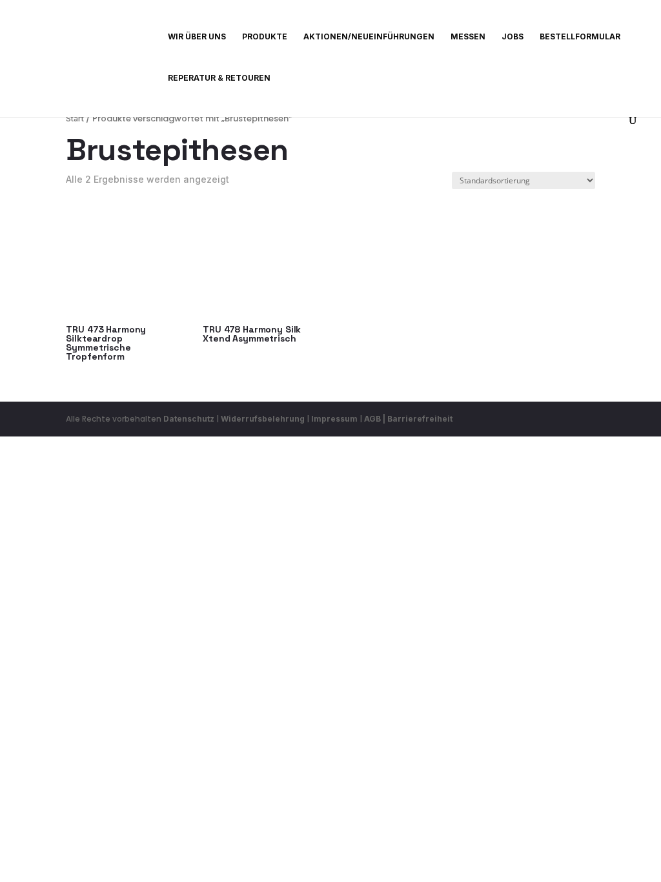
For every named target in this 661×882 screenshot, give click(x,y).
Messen (468, 36)
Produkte (264, 36)
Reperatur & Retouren (219, 78)
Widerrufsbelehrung (264, 419)
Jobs (513, 36)
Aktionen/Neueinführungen (368, 36)
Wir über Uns (197, 36)
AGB (372, 419)
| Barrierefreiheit (418, 419)
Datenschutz (188, 419)
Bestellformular (580, 36)
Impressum (334, 419)
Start (75, 118)
